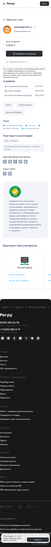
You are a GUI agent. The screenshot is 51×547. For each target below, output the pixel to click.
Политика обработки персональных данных (21, 529)
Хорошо (38, 540)
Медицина (5, 397)
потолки (32, 125)
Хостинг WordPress (17, 275)
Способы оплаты (8, 461)
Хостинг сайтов (24, 267)
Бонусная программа (10, 465)
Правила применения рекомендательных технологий (25, 533)
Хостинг (4, 360)
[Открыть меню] (3, 3)
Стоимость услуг (7, 457)
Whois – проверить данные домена (16, 411)
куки (15, 536)
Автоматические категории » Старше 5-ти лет (23, 147)
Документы (5, 469)
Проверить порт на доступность (15, 419)
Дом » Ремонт (11, 141)
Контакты (4, 436)
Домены (4, 356)
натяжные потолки (14, 125)
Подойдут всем (7, 382)
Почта (3, 364)
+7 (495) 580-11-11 (10, 329)
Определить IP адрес (10, 415)
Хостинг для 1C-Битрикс (19, 280)
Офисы (3, 440)
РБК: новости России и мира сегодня (17, 482)
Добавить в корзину (25, 53)
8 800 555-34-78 (9, 322)
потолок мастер (32, 128)
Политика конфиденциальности (15, 525)
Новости (4, 444)
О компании (6, 432)
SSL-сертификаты (8, 368)
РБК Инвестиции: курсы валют (14, 489)
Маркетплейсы (7, 386)
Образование (6, 390)
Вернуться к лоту (15, 19)
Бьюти (3, 393)
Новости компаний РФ (10, 486)
